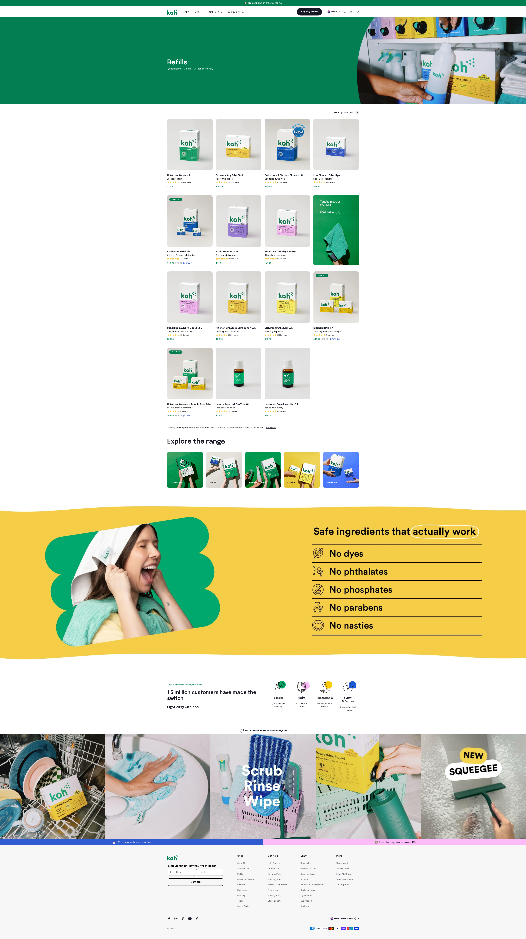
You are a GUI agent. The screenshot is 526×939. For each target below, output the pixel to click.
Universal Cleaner (246, 879)
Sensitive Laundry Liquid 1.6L (184, 328)
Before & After (236, 12)
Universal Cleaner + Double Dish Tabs (189, 404)
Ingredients (306, 896)
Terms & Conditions (277, 885)
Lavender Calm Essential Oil (281, 404)
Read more (271, 428)
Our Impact (306, 901)
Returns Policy (275, 874)
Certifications (308, 890)
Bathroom (242, 890)
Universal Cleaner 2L (179, 175)
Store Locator (275, 901)
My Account (342, 863)
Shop (197, 12)
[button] (190, 182)
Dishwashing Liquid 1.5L (279, 328)
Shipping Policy (275, 879)
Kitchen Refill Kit (323, 328)
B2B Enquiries (342, 885)
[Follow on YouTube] (190, 918)
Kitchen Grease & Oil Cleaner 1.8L (236, 328)
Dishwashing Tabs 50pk (229, 175)
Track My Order (343, 874)
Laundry (241, 896)
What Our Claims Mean (312, 885)
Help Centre (274, 863)
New (187, 12)
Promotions (274, 890)
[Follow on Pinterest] (183, 918)
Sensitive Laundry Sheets (280, 252)
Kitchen (241, 885)
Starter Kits (215, 12)
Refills (240, 874)
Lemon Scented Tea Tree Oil (232, 404)
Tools (240, 901)
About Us (305, 879)
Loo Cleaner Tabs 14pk (326, 175)
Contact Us (273, 869)
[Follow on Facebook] (169, 918)
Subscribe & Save (344, 879)
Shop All (241, 863)
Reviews (305, 906)
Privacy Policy (274, 896)
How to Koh (306, 863)
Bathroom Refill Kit (178, 252)
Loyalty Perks (342, 869)
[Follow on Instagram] (176, 918)
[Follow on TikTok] (197, 918)
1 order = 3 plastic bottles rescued (265, 3)
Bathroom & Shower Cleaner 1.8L (284, 175)
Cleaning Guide (308, 874)
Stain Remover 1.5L (227, 252)
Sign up (196, 882)
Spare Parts (243, 906)
